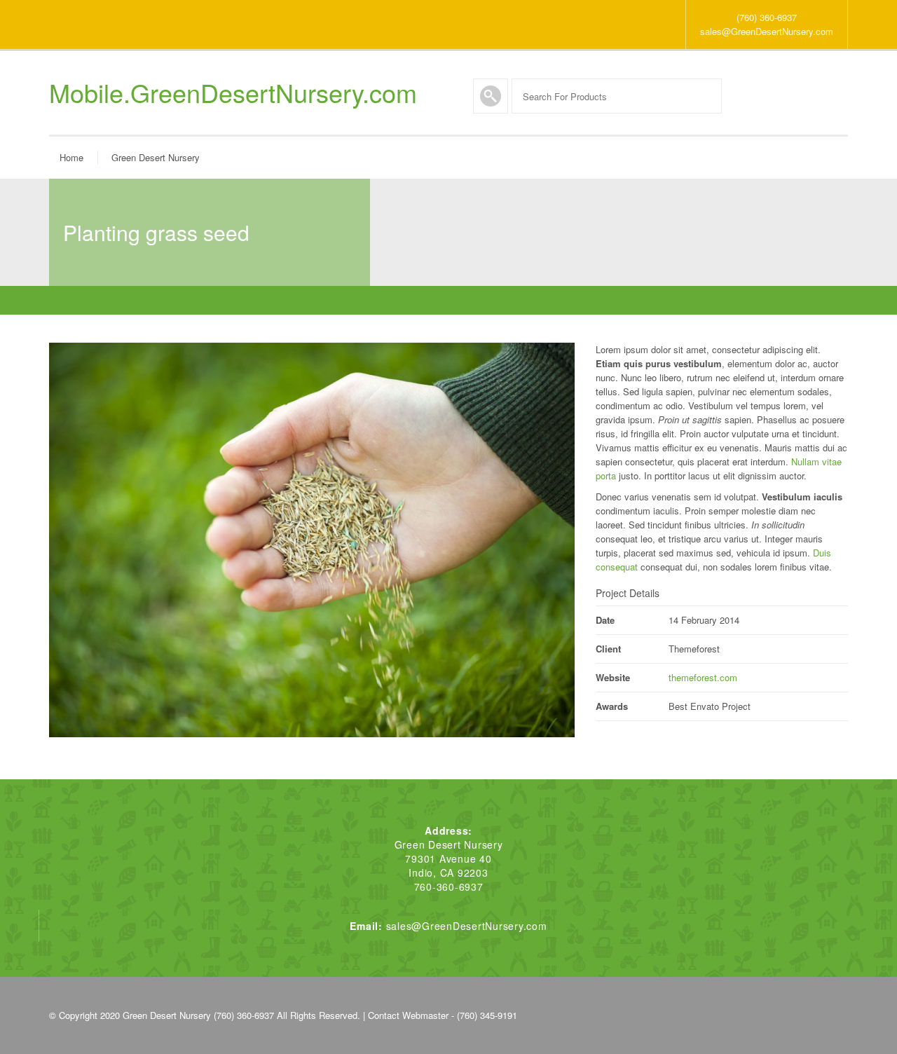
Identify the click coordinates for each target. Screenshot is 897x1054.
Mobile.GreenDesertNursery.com (233, 92)
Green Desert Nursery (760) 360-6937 (198, 1015)
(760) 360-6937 (767, 17)
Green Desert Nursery (155, 157)
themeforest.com (703, 677)
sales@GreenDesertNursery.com (766, 31)
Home (71, 157)
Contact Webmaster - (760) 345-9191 (442, 1015)
